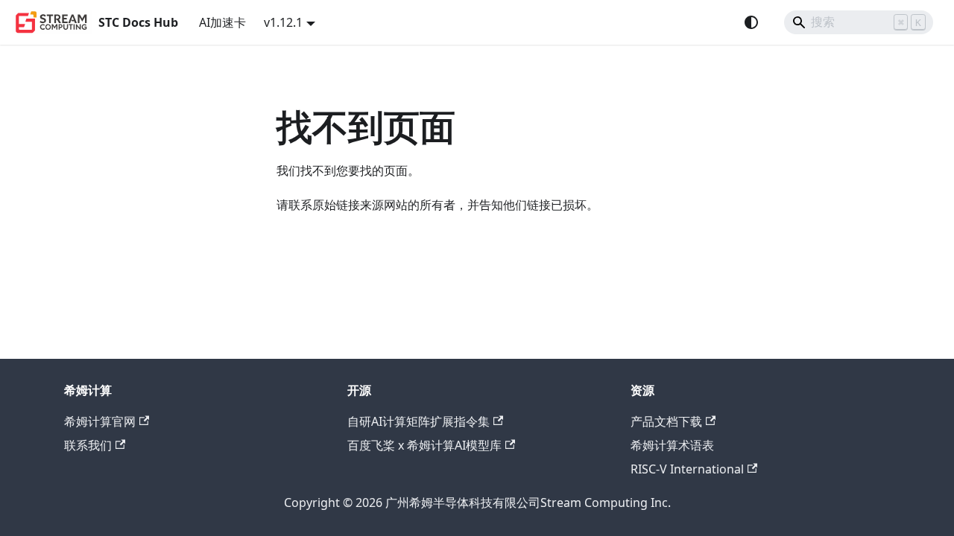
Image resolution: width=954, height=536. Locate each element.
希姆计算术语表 (672, 445)
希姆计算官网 (100, 421)
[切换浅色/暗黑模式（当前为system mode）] (751, 22)
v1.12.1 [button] (283, 22)
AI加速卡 (222, 22)
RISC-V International (687, 469)
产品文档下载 (666, 421)
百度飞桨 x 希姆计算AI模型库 (424, 445)
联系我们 (88, 445)
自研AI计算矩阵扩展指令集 (418, 421)
